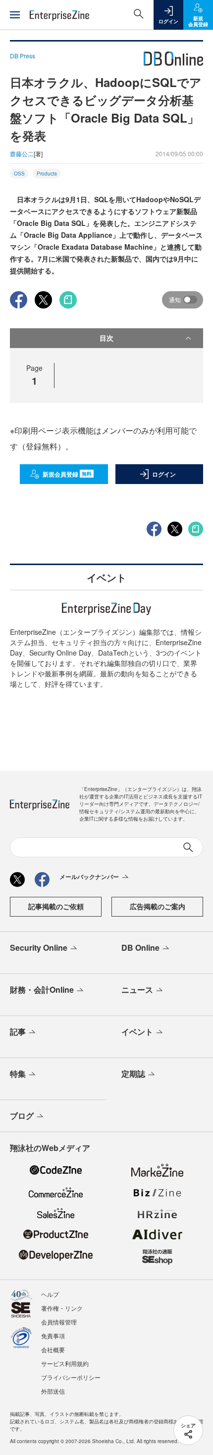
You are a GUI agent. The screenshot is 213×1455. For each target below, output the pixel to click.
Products (47, 173)
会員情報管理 (59, 1322)
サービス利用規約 (65, 1363)
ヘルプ (50, 1294)
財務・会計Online (42, 989)
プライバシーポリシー (71, 1377)
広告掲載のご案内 (157, 906)
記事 (18, 1031)
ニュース (137, 989)
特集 (18, 1073)
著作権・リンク (62, 1308)
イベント (137, 1031)
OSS (19, 173)
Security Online (38, 947)
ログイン (164, 474)
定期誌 (133, 1073)
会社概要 (53, 1349)
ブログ (22, 1115)
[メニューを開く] (15, 15)
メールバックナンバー (89, 876)
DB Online (140, 947)
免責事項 (53, 1335)
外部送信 (53, 1391)
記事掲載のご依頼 (56, 906)
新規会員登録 (67, 474)
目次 (106, 338)
